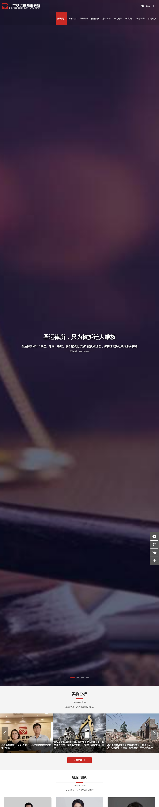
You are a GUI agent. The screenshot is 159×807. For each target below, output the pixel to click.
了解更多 (78, 760)
